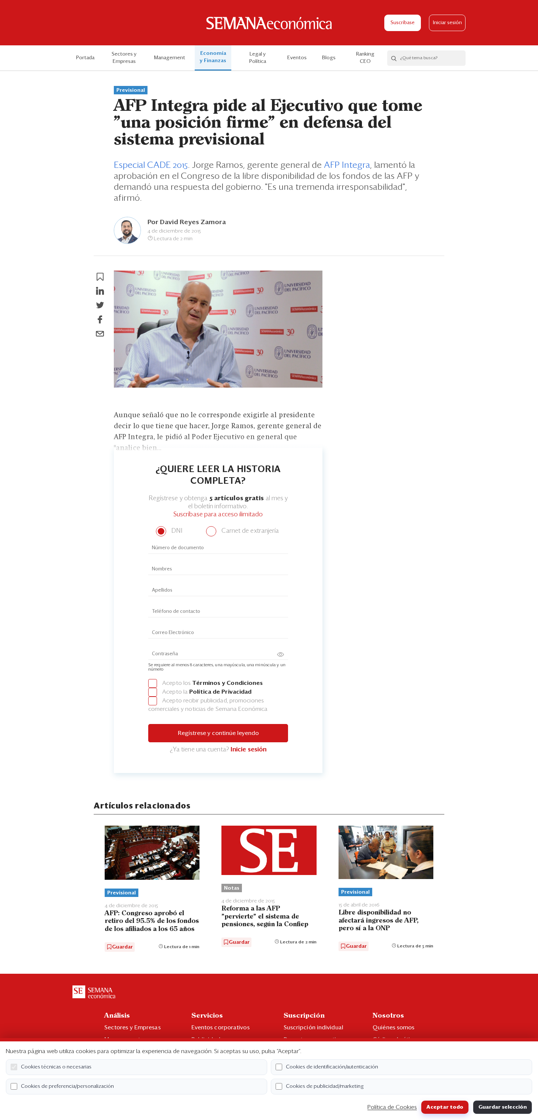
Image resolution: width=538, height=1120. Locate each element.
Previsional (130, 90)
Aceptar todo (444, 1107)
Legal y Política (257, 58)
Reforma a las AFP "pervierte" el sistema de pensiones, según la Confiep (264, 916)
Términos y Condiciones (227, 683)
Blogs (329, 57)
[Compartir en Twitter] (100, 305)
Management (169, 57)
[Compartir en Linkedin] (100, 291)
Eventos (297, 57)
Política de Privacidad (220, 692)
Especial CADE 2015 (151, 165)
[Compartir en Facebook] (100, 319)
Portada (85, 57)
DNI (176, 531)
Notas (231, 888)
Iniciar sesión (447, 22)
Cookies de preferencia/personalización (67, 1086)
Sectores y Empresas (124, 58)
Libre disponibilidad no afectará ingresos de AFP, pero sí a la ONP (378, 920)
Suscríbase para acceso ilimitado (218, 515)
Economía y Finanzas (213, 57)
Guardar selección (502, 1107)
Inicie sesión (248, 750)
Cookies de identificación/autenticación (332, 1067)
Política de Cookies (392, 1107)
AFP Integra (347, 165)
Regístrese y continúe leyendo (218, 733)
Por (186, 222)
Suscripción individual (313, 1027)
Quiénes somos (393, 1027)
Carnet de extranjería (249, 531)
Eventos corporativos (220, 1027)
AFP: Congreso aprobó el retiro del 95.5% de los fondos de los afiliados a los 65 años (152, 921)
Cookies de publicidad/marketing (325, 1086)
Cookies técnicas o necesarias (56, 1067)
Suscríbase (403, 22)
